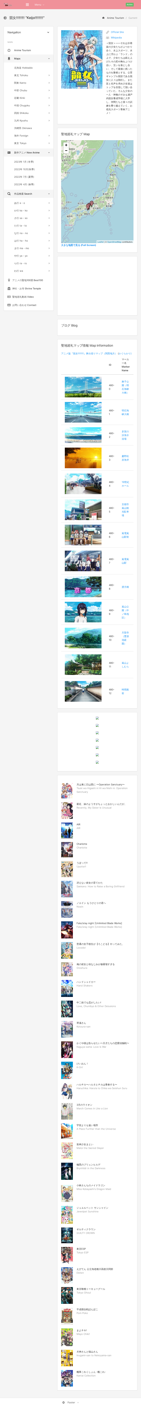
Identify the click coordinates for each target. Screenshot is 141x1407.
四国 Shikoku (21, 112)
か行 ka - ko (21, 210)
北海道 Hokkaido (23, 67)
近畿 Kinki (19, 97)
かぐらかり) (125, 353)
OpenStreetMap (114, 241)
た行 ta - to (20, 225)
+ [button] (66, 145)
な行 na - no (21, 233)
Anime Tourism (115, 17)
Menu (38, 4)
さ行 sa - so (21, 218)
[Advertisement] (97, 286)
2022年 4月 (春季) (24, 184)
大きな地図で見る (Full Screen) (78, 245)
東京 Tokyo (20, 143)
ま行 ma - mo (21, 248)
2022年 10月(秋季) (24, 169)
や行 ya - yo (21, 255)
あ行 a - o (19, 202)
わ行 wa (18, 270)
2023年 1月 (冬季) (24, 161)
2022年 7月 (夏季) (24, 176)
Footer (71, 1402)
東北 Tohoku (21, 75)
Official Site (117, 32)
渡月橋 (125, 586)
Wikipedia (116, 37)
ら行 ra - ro (20, 263)
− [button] (66, 150)
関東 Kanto (20, 82)
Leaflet (100, 241)
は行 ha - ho (21, 240)
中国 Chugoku (22, 105)
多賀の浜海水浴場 (125, 435)
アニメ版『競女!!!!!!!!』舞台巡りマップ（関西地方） (89, 353)
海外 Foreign (21, 135)
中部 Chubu (20, 90)
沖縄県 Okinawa (23, 128)
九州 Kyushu (21, 120)
